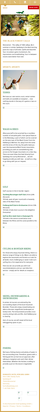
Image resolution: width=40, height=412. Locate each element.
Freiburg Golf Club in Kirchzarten (15, 205)
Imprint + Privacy (9, 406)
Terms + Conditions (23, 406)
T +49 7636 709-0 (9, 388)
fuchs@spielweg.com (10, 386)
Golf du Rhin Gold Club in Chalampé (16, 216)
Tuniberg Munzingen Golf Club (14, 195)
